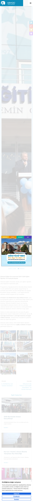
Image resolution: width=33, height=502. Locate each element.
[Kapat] (31, 481)
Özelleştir (16, 496)
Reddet (16, 499)
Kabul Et (16, 493)
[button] (30, 3)
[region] (16, 491)
